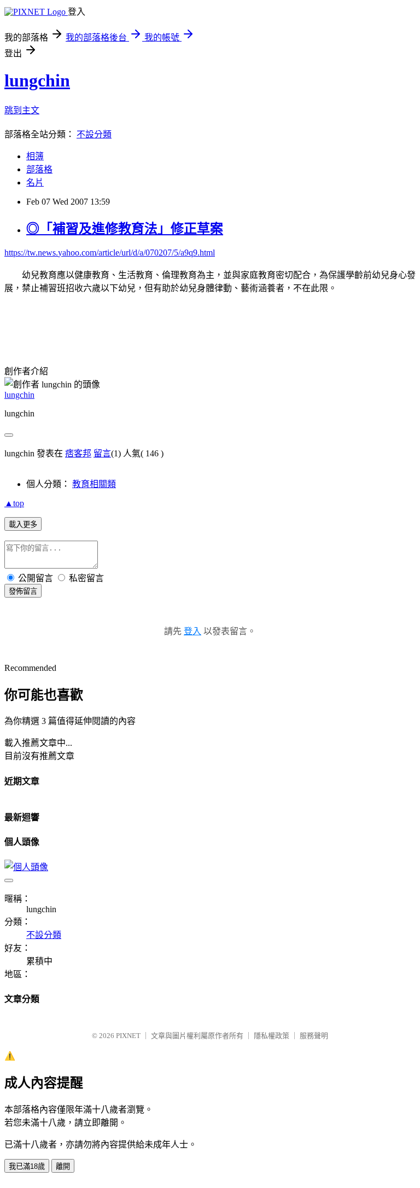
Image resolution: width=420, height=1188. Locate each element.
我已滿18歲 (27, 1166)
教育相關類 (94, 484)
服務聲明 (314, 1035)
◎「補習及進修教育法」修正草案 (124, 229)
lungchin (37, 80)
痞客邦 (78, 453)
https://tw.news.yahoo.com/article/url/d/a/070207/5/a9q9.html (109, 252)
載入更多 (23, 524)
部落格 (39, 169)
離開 (63, 1166)
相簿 (35, 156)
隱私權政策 (271, 1035)
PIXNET (128, 1035)
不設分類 (94, 134)
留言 (102, 453)
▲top (14, 503)
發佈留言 (23, 591)
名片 (35, 182)
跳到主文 (21, 110)
